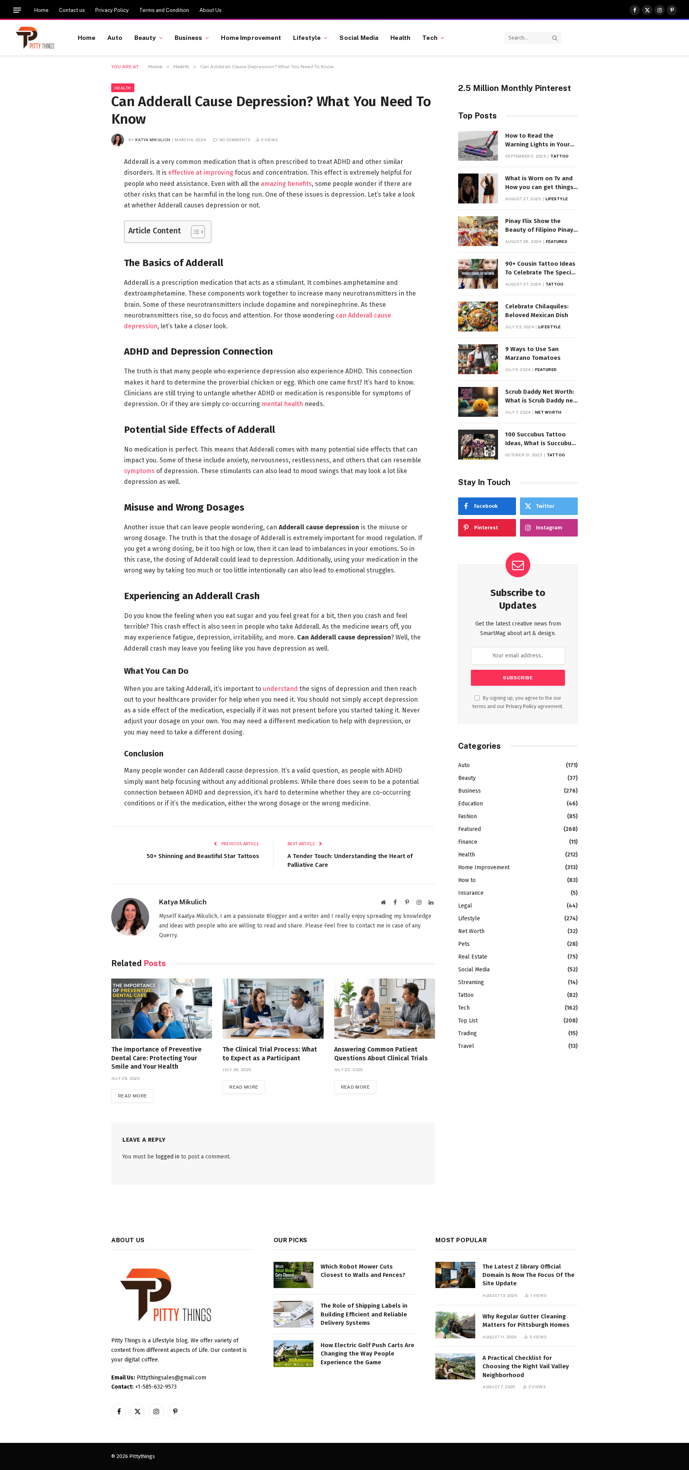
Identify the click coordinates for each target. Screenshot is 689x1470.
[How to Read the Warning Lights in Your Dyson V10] (478, 146)
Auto (114, 37)
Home (41, 10)
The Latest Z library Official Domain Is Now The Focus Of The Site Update (528, 1275)
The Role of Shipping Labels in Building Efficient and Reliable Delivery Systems (364, 1314)
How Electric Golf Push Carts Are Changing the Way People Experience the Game (367, 1354)
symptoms (139, 471)
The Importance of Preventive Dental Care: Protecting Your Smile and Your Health (156, 1058)
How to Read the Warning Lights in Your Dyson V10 (537, 140)
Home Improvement (251, 37)
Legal (465, 905)
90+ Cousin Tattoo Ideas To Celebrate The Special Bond (541, 268)
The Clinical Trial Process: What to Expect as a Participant (269, 1054)
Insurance (471, 893)
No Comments (234, 139)
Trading (467, 1033)
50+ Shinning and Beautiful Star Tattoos (203, 856)
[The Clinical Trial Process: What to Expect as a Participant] (272, 1009)
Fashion (467, 816)
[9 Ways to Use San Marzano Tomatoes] (478, 359)
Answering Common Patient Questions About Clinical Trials (381, 1054)
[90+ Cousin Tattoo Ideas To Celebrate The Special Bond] (478, 274)
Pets (464, 944)
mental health (282, 404)
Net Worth (548, 412)
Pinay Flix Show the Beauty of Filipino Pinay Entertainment (539, 225)
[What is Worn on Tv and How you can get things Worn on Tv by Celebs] (478, 188)
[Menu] (17, 10)
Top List (468, 1020)
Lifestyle (307, 37)
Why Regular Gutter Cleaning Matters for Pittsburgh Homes (525, 1320)
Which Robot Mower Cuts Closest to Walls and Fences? (363, 1271)
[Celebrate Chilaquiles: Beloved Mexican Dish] (478, 316)
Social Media (358, 37)
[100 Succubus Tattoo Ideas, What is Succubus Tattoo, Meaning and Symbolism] (478, 445)
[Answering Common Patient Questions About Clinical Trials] (384, 1009)
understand (280, 689)
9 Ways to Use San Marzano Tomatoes (533, 353)
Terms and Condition (164, 10)
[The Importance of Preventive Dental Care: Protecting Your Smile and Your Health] (161, 1009)
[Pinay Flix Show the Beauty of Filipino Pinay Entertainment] (478, 231)
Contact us (72, 10)
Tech (429, 37)
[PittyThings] (35, 38)
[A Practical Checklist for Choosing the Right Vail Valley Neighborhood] (455, 1366)
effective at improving (200, 172)
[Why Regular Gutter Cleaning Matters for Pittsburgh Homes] (455, 1325)
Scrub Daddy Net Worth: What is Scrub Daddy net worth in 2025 (540, 396)
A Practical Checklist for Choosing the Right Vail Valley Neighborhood (525, 1366)
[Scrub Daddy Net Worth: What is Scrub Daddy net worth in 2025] (478, 402)
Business (188, 37)
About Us (210, 10)
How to (467, 880)
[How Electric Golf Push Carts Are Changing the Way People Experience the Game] (293, 1353)
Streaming (471, 982)
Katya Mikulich (152, 139)
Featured (556, 241)
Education (470, 803)
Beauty (145, 37)
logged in (167, 1156)
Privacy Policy (112, 10)
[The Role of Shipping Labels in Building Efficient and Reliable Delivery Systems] (293, 1314)
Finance (467, 842)
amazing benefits (286, 183)
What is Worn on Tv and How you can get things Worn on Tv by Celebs (539, 183)
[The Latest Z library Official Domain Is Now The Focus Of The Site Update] (455, 1275)
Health (400, 37)
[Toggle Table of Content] (194, 232)
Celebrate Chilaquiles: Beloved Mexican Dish (537, 310)
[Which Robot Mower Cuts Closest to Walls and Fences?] (293, 1275)
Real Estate (472, 956)
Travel (466, 1046)
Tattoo (559, 156)
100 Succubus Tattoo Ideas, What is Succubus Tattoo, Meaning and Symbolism (540, 439)
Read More (132, 1096)
